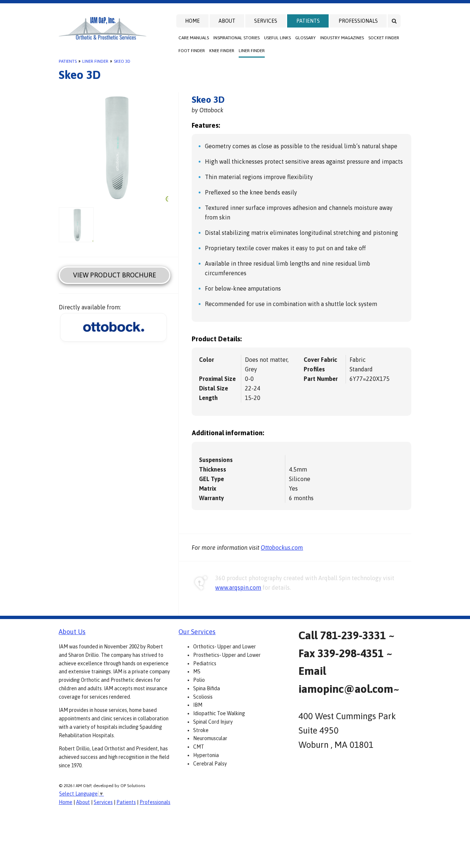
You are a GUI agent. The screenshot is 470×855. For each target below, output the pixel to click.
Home (192, 21)
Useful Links (277, 37)
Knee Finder (221, 50)
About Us (72, 632)
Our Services (197, 632)
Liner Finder (252, 50)
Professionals (358, 21)
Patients (308, 21)
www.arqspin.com (238, 587)
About (226, 21)
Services (265, 21)
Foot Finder (191, 50)
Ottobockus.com (282, 547)
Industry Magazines (342, 37)
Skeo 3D (122, 61)
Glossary (305, 37)
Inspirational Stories (236, 37)
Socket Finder (383, 37)
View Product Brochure (114, 275)
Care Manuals (193, 37)
